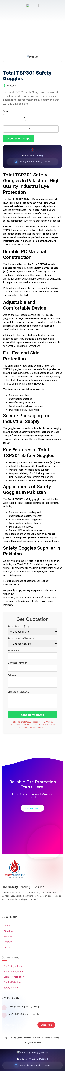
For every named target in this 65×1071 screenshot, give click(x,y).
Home (7, 925)
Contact (8, 947)
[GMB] (33, 907)
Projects (8, 941)
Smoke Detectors (12, 982)
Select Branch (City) (19, 626)
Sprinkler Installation (14, 976)
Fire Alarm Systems (13, 971)
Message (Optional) (19, 692)
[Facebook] (4, 907)
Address (12, 675)
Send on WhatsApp (32, 714)
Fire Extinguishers (13, 966)
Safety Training (11, 987)
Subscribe (46, 1025)
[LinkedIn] (19, 907)
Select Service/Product (21, 638)
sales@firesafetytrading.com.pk (24, 1006)
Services (8, 936)
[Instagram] (12, 907)
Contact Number (17, 663)
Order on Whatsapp (18, 138)
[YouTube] (26, 907)
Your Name (14, 650)
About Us (8, 931)
